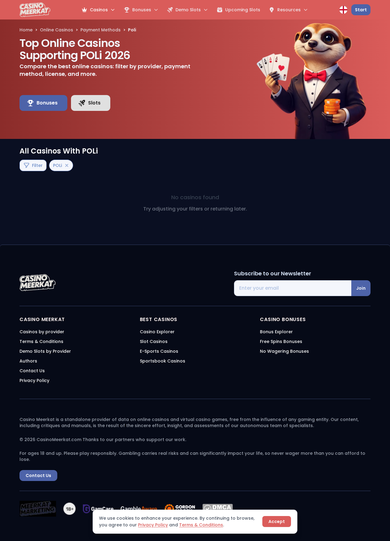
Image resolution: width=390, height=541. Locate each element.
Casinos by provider (42, 332)
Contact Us (32, 371)
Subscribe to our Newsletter (272, 273)
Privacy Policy (153, 525)
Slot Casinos (154, 341)
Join (361, 288)
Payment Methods (100, 30)
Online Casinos (56, 30)
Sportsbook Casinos (162, 361)
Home (26, 30)
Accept (276, 521)
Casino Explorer (157, 332)
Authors (28, 361)
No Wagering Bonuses (284, 351)
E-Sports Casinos (159, 351)
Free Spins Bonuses (281, 341)
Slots (94, 102)
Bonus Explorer (276, 332)
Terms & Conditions (201, 525)
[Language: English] (343, 9)
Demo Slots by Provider (45, 351)
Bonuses (47, 102)
